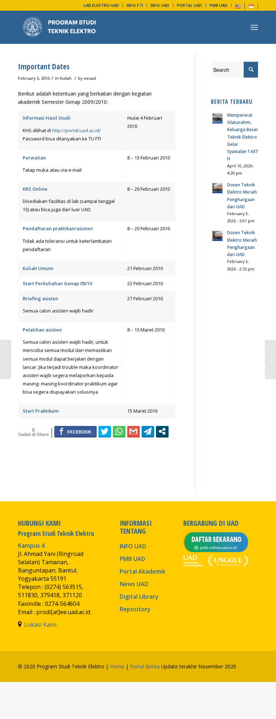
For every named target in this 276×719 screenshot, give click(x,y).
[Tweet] (104, 431)
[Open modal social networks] (162, 431)
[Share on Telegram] (148, 431)
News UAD (134, 584)
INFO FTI (134, 5)
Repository (135, 609)
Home (117, 666)
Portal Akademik (143, 571)
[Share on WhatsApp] (119, 431)
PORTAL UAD (189, 5)
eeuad (90, 78)
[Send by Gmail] (133, 431)
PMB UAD (218, 5)
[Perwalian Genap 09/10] (5, 359)
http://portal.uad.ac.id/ (76, 130)
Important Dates (43, 66)
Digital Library (139, 596)
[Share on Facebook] (75, 431)
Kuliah (66, 78)
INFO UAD (160, 5)
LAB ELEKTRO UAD (101, 5)
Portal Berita (145, 666)
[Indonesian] (251, 6)
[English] (238, 6)
